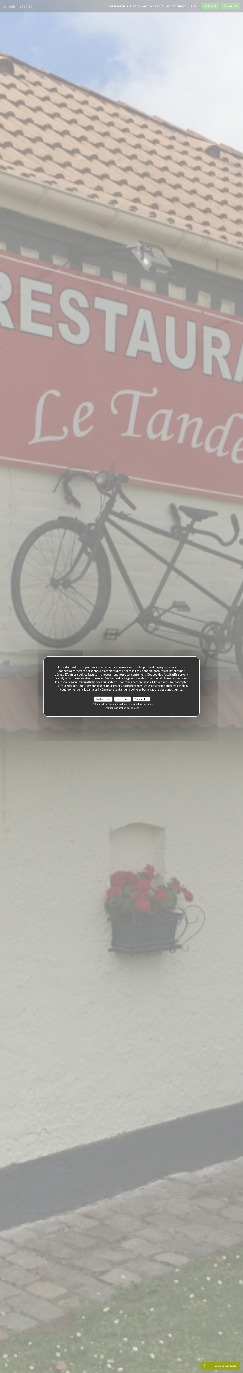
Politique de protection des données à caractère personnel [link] (123, 703)
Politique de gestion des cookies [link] (122, 707)
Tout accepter (103, 699)
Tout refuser (122, 699)
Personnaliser (141, 699)
